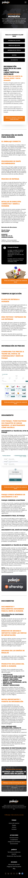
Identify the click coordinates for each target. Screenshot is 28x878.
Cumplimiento (14, 839)
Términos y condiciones (14, 852)
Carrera (14, 827)
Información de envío (14, 864)
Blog (14, 868)
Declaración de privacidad (14, 856)
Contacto (14, 829)
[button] (25, 2)
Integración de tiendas (14, 841)
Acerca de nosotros (14, 823)
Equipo (14, 825)
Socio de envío (14, 843)
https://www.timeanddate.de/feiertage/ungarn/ (14, 335)
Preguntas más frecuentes (14, 866)
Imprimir (14, 854)
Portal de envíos (14, 837)
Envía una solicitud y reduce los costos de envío (14, 118)
